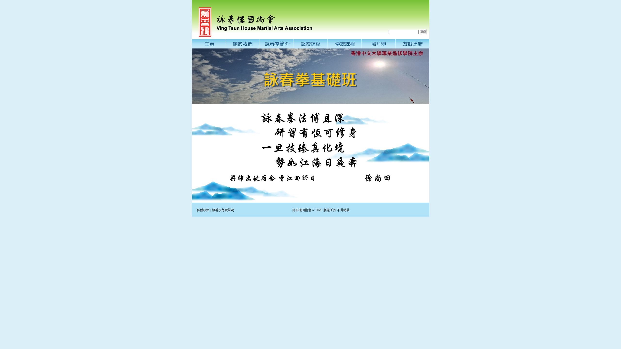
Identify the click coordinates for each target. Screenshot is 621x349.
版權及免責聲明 (223, 210)
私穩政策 (203, 210)
